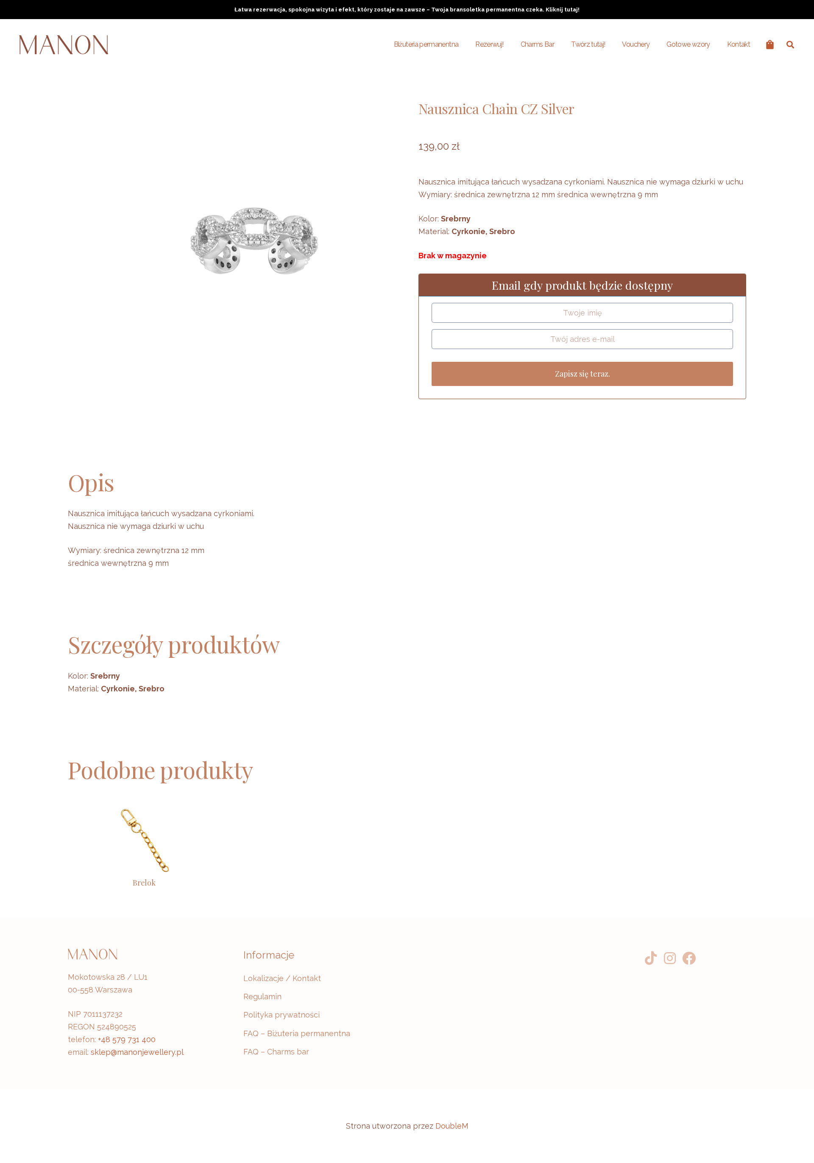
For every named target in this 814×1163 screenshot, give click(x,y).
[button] (790, 44)
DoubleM (451, 1125)
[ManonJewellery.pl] (63, 44)
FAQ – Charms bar (276, 1051)
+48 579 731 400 (127, 1039)
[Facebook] (689, 958)
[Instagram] (670, 958)
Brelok (144, 883)
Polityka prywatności (281, 1014)
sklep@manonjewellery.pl (137, 1052)
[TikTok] (651, 958)
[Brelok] (144, 841)
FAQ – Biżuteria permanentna (296, 1033)
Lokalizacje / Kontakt (282, 978)
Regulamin (262, 996)
